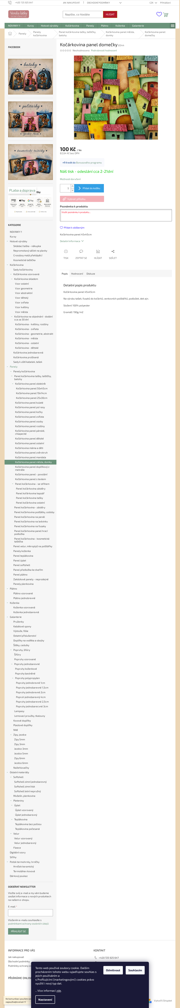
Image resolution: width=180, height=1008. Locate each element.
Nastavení (45, 999)
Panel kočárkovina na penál (29, 516)
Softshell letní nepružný (27, 791)
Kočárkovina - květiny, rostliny (31, 324)
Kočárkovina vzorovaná (26, 274)
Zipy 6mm (19, 758)
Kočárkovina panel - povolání (31, 474)
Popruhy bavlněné (25, 673)
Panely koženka (22, 550)
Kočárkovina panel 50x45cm (31, 388)
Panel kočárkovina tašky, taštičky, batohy (32, 378)
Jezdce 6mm (21, 762)
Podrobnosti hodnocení (104, 50)
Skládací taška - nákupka (27, 245)
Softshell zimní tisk (24, 786)
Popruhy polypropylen (27, 678)
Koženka (14, 602)
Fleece (17, 847)
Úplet (17, 805)
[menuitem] (14, 25)
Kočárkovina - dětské (26, 347)
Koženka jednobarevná (26, 612)
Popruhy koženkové (26, 668)
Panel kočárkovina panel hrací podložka (31, 532)
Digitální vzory (17, 852)
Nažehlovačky (21, 767)
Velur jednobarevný (25, 842)
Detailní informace (70, 241)
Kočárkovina (17, 264)
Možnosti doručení (70, 179)
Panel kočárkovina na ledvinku (31, 521)
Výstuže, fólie (20, 630)
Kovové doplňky (22, 720)
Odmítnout (113, 970)
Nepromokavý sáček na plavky (30, 250)
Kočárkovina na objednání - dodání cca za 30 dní (33, 318)
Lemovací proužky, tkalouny (29, 715)
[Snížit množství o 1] (72, 190)
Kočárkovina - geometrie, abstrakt (34, 333)
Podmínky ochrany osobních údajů (27, 965)
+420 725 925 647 (109, 957)
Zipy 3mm (19, 744)
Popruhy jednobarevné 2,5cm (32, 701)
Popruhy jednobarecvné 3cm (32, 706)
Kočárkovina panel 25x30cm (31, 397)
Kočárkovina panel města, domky (33, 461)
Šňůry (17, 654)
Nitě (15, 729)
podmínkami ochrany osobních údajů (28, 923)
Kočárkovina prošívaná (26, 357)
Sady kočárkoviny (23, 269)
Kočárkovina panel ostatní (29, 443)
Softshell (18, 776)
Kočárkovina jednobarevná (28, 352)
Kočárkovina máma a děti (29, 447)
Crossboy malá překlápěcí (27, 255)
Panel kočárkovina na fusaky (30, 526)
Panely (13, 366)
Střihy (13, 857)
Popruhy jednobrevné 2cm (30, 692)
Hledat (110, 14)
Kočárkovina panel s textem (30, 479)
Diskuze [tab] (90, 273)
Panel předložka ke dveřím (28, 569)
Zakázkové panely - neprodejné (31, 579)
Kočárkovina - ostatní (27, 343)
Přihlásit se (18, 931)
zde (58, 990)
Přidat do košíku (91, 188)
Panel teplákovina (23, 555)
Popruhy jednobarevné (27, 663)
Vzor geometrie (24, 288)
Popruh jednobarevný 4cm (31, 696)
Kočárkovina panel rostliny (30, 426)
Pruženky (18, 621)
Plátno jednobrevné (24, 598)
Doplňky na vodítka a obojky (28, 640)
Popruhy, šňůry (21, 649)
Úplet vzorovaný (24, 810)
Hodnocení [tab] (77, 273)
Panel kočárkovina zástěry (30, 488)
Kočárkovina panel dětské (29, 438)
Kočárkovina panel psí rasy (30, 407)
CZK (152, 2)
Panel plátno (20, 574)
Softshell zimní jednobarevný (30, 781)
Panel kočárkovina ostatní (30, 502)
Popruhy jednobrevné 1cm (30, 682)
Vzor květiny (22, 307)
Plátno (13, 588)
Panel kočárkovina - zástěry (29, 507)
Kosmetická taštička (24, 260)
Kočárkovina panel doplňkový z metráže (32, 468)
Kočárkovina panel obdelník (30, 383)
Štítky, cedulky (21, 645)
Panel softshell (21, 564)
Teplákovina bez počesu (28, 824)
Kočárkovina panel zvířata (29, 416)
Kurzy (13, 236)
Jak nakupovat (71, 2)
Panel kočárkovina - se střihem (32, 483)
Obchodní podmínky (98, 2)
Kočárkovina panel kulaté (29, 402)
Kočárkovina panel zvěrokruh (31, 452)
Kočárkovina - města (26, 338)
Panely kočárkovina (24, 371)
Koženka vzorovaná (24, 607)
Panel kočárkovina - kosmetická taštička (31, 540)
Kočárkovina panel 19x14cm (31, 393)
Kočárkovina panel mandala (30, 457)
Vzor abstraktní (23, 292)
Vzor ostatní (22, 283)
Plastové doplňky (22, 725)
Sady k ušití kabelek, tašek (27, 361)
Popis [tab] (65, 273)
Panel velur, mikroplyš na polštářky (32, 546)
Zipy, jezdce (19, 734)
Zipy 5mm (19, 739)
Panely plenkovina (23, 583)
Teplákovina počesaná (27, 828)
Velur (16, 833)
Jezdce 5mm (21, 753)
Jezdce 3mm (21, 748)
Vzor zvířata (22, 302)
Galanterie (16, 616)
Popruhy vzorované (25, 659)
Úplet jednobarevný (26, 814)
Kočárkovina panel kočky (29, 411)
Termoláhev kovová (24, 871)
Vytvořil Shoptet (163, 1000)
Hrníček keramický (23, 866)
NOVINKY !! (16, 231)
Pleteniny (18, 800)
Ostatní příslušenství (24, 635)
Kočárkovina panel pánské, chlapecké (30, 432)
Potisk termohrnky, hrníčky (24, 861)
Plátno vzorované (23, 593)
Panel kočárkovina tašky (29, 497)
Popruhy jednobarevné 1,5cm (32, 687)
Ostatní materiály (19, 772)
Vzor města (21, 311)
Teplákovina (20, 819)
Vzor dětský (21, 297)
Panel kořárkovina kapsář (30, 493)
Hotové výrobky (18, 241)
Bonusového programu (89, 162)
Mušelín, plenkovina (24, 795)
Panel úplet (19, 560)
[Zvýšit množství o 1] (72, 186)
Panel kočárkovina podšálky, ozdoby (34, 512)
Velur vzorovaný (23, 838)
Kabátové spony (22, 626)
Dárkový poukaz (19, 875)
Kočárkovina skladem (26, 278)
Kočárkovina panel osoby (29, 421)
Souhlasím (135, 970)
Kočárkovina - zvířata (27, 328)
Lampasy (19, 711)
